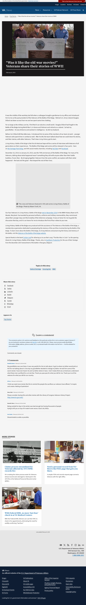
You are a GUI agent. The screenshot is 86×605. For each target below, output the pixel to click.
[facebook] (72, 545)
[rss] (68, 545)
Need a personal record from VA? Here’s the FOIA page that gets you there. (62, 468)
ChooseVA (5, 581)
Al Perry (9, 381)
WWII (54, 269)
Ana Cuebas (9, 414)
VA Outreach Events (8, 590)
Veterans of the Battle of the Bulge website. (32, 233)
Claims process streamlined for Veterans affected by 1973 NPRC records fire (19, 468)
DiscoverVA (5, 584)
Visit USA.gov (41, 598)
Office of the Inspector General (52, 579)
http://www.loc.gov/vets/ (15, 397)
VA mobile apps (28, 584)
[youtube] (61, 545)
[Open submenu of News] (40, 10)
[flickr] (83, 545)
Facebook (64, 148)
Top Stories (7, 319)
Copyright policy (71, 592)
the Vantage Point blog (15, 148)
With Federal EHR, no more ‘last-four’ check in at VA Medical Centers (21, 514)
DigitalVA (5, 587)
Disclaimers (69, 581)
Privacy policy (49, 591)
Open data (69, 584)
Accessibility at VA (29, 587)
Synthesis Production (53, 240)
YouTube (55, 148)
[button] (83, 10)
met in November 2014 (49, 213)
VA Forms (5, 593)
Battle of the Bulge (35, 269)
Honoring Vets (47, 269)
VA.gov (4, 578)
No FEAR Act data (28, 590)
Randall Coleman (11, 363)
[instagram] (76, 545)
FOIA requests (70, 578)
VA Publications (28, 578)
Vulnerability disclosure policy (73, 588)
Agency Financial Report (52, 588)
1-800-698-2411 (78, 555)
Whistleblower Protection (31, 593)
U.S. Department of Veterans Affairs (34, 573)
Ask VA (34, 342)
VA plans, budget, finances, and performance (53, 584)
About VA (26, 581)
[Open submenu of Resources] (51, 10)
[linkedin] (79, 545)
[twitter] (64, 545)
